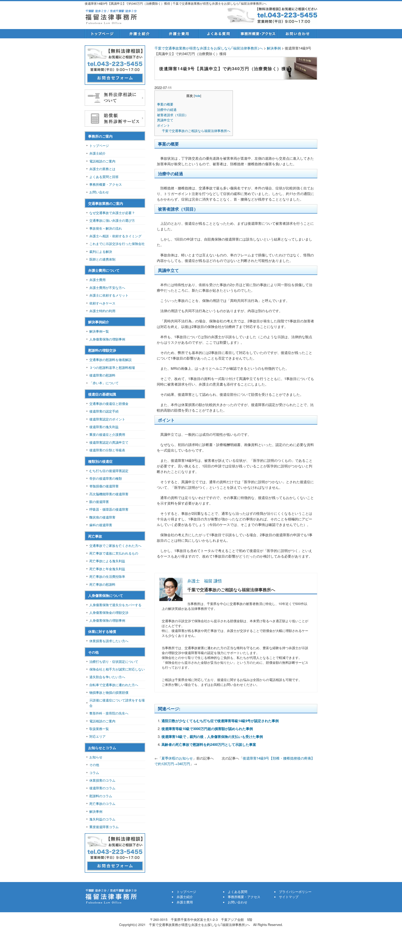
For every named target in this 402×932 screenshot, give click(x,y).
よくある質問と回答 (104, 176)
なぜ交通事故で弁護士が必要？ (112, 212)
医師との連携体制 (102, 259)
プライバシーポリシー (295, 891)
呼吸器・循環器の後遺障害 (108, 509)
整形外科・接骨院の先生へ (108, 713)
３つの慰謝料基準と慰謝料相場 (112, 367)
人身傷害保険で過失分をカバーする (115, 604)
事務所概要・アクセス (258, 33)
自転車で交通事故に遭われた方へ (113, 684)
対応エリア (97, 736)
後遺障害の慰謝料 (102, 375)
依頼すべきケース (102, 303)
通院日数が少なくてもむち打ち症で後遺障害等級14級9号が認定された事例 (220, 720)
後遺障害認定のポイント (107, 419)
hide (197, 95)
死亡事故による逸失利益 (107, 561)
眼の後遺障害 (99, 501)
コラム (94, 772)
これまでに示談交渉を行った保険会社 (117, 243)
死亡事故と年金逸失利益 (107, 568)
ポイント (163, 125)
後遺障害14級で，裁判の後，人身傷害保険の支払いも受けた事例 (212, 736)
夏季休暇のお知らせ (177, 758)
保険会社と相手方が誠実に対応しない (117, 669)
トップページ (102, 33)
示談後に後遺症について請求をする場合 (117, 702)
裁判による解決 (100, 251)
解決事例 (95, 811)
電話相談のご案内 (102, 161)
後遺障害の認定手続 (104, 411)
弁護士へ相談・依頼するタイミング (115, 236)
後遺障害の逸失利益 (104, 426)
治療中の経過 (167, 109)
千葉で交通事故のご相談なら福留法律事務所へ (196, 130)
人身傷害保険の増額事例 (107, 339)
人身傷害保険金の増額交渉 (108, 612)
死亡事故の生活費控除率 (107, 576)
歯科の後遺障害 (100, 524)
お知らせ (95, 757)
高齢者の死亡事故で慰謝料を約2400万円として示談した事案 (208, 744)
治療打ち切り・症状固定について (113, 661)
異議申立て (165, 120)
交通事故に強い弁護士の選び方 (112, 220)
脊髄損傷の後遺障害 (104, 486)
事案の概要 (165, 104)
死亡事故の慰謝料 (102, 584)
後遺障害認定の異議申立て (108, 442)
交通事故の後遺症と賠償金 (108, 403)
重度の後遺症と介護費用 (107, 434)
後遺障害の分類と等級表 (107, 450)
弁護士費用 (179, 33)
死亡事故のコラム (102, 803)
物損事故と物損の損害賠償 (108, 692)
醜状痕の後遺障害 (102, 517)
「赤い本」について (104, 382)
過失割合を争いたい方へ (107, 676)
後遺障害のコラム (102, 788)
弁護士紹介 (139, 33)
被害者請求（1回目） (172, 114)
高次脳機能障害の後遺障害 (108, 494)
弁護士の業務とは (102, 168)
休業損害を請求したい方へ (108, 640)
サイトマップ (288, 896)
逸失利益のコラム (102, 819)
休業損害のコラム (102, 780)
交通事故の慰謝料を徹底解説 (110, 359)
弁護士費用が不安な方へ (107, 287)
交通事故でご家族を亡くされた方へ (115, 545)
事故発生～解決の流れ (105, 228)
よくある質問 (218, 33)
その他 (94, 764)
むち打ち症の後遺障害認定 (108, 470)
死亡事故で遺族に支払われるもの (113, 553)
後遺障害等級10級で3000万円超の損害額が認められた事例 (207, 728)
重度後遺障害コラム (104, 826)
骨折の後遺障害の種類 (105, 478)
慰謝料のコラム (100, 795)
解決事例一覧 (99, 331)
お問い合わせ (297, 33)
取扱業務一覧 (99, 728)
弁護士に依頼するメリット (108, 295)
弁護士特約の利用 (102, 310)
